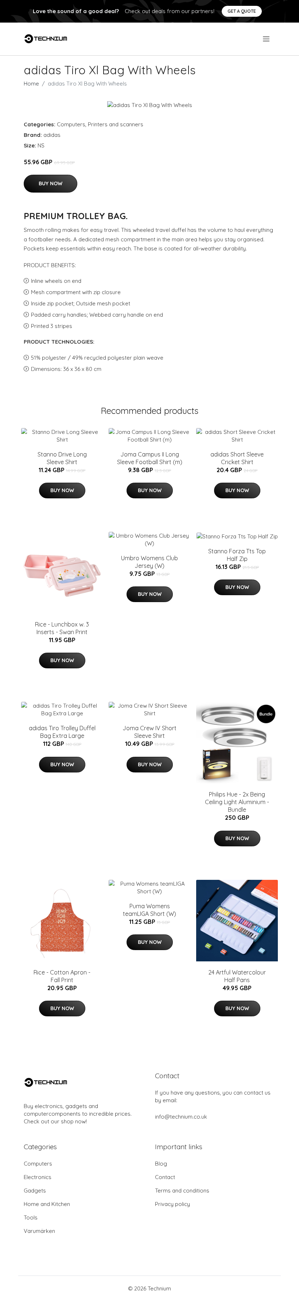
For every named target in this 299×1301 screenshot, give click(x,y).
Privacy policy (172, 1204)
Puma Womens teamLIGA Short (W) (149, 909)
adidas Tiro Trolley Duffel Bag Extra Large (62, 731)
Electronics (37, 1177)
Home (31, 83)
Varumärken (39, 1230)
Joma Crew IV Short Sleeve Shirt (149, 731)
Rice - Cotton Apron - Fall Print (62, 976)
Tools (31, 1217)
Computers (71, 124)
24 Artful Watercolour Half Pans (237, 976)
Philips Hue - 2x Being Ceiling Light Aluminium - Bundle (237, 802)
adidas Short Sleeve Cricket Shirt (237, 458)
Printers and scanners (115, 124)
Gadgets (35, 1190)
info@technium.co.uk (181, 1116)
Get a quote (242, 11)
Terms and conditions (182, 1190)
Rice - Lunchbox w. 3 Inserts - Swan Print (62, 628)
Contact (165, 1177)
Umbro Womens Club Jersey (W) (149, 561)
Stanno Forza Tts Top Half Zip (237, 554)
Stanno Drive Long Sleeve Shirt (62, 458)
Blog (161, 1163)
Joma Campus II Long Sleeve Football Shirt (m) (149, 458)
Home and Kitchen (47, 1204)
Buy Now (50, 183)
